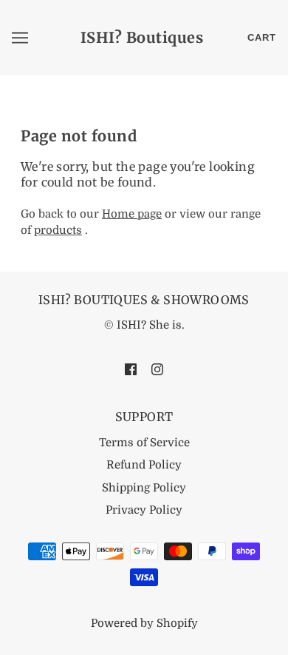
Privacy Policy (144, 510)
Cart (261, 37)
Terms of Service (144, 442)
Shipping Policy (144, 487)
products (58, 230)
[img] (130, 369)
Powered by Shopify (144, 623)
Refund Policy (144, 464)
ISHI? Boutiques (142, 37)
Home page (132, 214)
